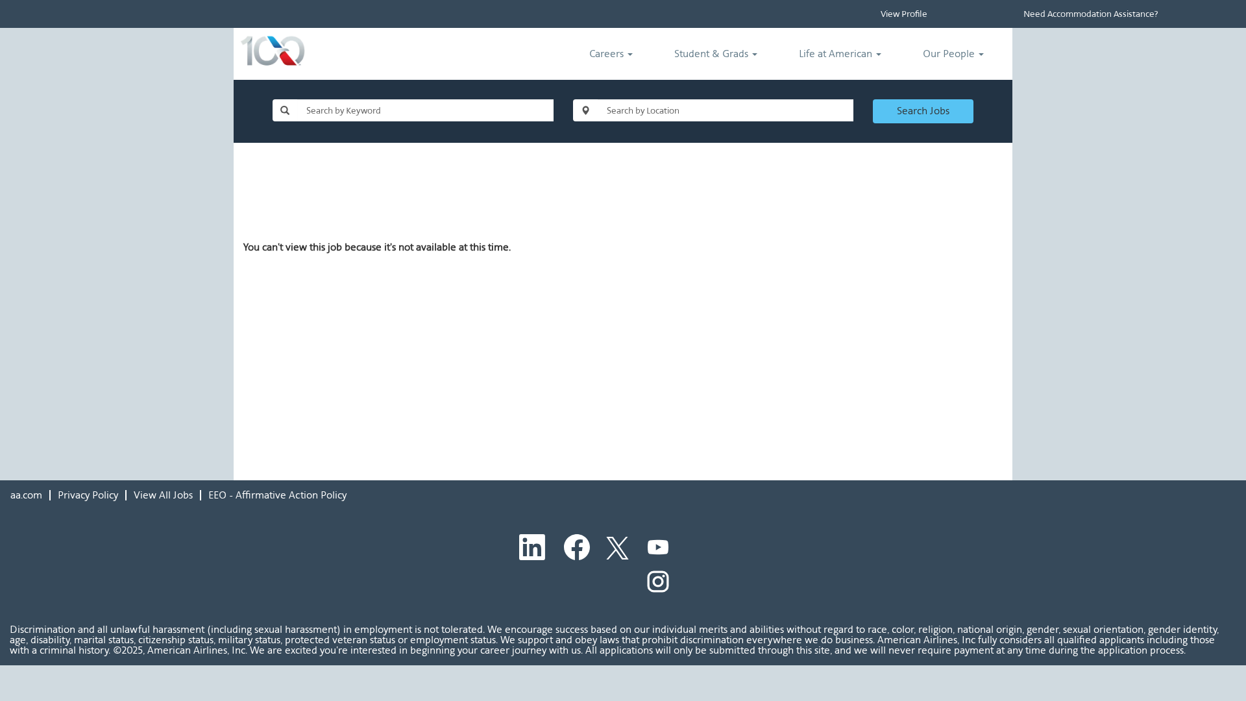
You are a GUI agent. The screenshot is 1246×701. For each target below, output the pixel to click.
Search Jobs (923, 111)
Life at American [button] (837, 53)
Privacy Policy (88, 495)
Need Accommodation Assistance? (1090, 13)
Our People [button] (950, 53)
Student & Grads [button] (712, 53)
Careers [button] (607, 53)
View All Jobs (163, 495)
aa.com (26, 495)
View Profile (904, 13)
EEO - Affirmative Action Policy (277, 495)
